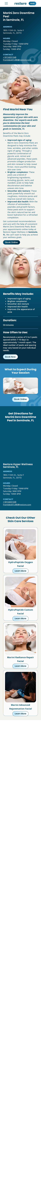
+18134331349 (9, 57)
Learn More (20, 570)
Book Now (10, 356)
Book (32, 3)
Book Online (11, 242)
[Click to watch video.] (20, 386)
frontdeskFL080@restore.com (17, 60)
